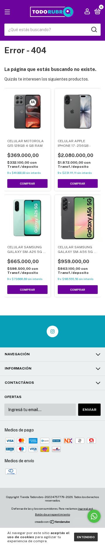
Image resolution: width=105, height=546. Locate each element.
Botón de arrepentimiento (52, 514)
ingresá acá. (86, 508)
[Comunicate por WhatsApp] (94, 516)
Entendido (86, 537)
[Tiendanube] (52, 522)
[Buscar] (94, 29)
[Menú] (8, 12)
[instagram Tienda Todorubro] (52, 331)
